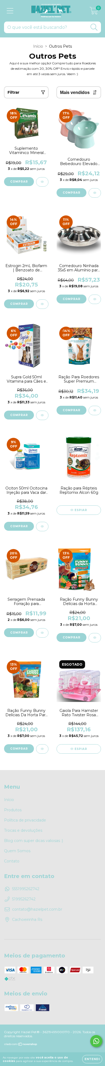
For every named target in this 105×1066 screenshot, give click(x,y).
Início (38, 46)
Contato (11, 861)
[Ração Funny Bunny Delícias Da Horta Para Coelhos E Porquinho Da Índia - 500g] (42, 749)
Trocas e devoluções (23, 830)
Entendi (92, 1059)
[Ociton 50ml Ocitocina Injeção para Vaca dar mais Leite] (42, 526)
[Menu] (10, 11)
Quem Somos (17, 850)
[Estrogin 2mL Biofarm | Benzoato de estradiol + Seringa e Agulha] (42, 304)
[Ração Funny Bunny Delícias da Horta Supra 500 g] (95, 637)
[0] (93, 12)
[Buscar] (94, 27)
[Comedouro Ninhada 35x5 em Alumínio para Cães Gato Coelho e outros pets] (95, 299)
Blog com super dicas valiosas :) (33, 840)
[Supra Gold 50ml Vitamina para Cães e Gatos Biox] (42, 415)
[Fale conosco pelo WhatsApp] (96, 1041)
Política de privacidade (25, 820)
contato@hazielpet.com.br (37, 909)
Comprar (71, 192)
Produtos (13, 810)
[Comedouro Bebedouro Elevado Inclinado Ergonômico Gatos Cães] (95, 193)
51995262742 (24, 899)
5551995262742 (25, 888)
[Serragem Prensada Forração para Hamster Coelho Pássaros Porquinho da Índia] (42, 633)
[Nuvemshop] (21, 1045)
